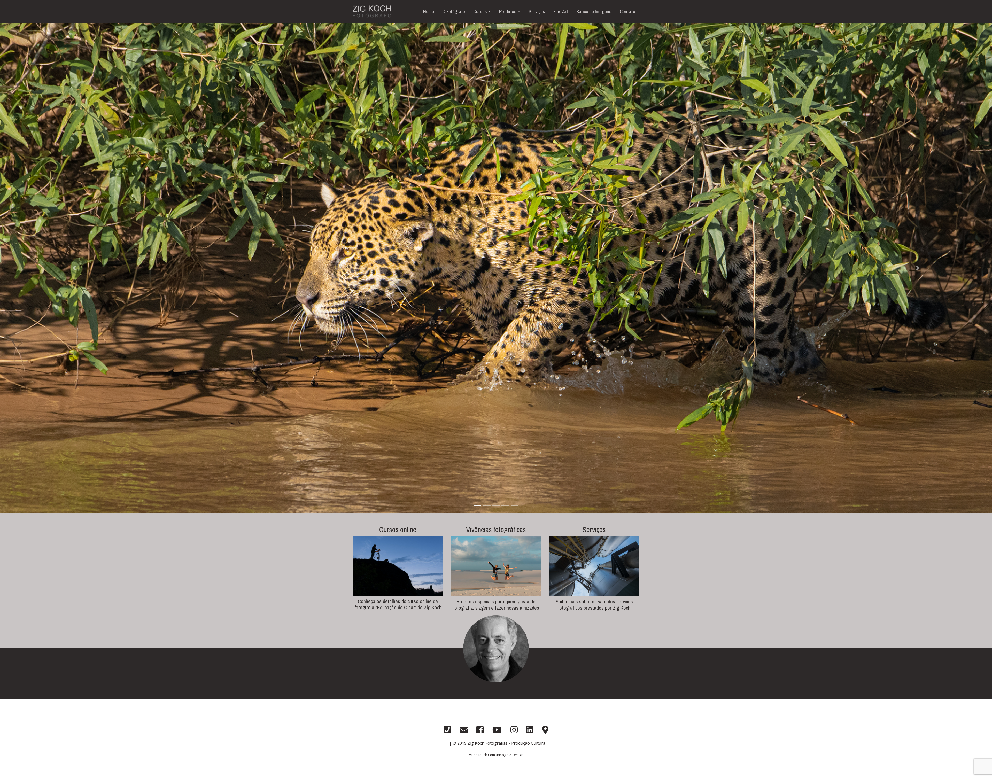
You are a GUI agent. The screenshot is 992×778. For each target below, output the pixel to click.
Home (428, 11)
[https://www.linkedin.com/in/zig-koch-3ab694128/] (529, 729)
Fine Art (560, 11)
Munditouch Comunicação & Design (496, 754)
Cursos (480, 11)
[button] (74, 268)
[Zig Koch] (496, 673)
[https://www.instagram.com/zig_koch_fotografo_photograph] (514, 729)
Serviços (537, 11)
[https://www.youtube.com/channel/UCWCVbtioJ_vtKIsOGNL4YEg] (497, 729)
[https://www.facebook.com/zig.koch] (480, 729)
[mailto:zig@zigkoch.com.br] (464, 729)
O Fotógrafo (453, 11)
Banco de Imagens (593, 11)
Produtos (507, 11)
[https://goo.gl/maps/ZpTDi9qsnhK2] (545, 729)
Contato (627, 11)
